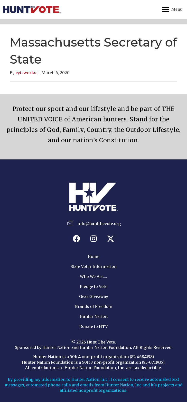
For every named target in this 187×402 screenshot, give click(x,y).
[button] (76, 238)
